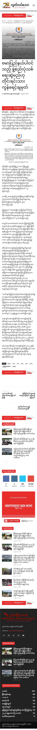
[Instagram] (9, 636)
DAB (14, 363)
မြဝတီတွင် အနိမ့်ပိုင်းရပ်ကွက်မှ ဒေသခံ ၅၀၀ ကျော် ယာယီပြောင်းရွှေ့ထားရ (23, 582)
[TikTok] (13, 636)
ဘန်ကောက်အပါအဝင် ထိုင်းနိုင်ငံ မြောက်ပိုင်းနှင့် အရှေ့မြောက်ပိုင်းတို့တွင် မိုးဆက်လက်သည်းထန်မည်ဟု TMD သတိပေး (24, 453)
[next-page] (6, 462)
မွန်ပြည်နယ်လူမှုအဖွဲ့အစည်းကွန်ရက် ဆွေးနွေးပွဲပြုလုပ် (27, 395)
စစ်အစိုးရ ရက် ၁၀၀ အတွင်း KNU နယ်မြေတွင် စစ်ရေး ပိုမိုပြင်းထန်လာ (23, 571)
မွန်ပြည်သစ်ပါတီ (6, 366)
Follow (14, 476)
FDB (18, 363)
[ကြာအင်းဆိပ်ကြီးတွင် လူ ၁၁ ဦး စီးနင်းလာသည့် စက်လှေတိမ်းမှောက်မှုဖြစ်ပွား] (7, 441)
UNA (26, 363)
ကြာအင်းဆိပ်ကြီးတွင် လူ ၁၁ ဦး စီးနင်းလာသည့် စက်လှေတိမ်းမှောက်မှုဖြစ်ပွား (24, 441)
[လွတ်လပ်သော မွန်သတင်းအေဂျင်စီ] (10, 408)
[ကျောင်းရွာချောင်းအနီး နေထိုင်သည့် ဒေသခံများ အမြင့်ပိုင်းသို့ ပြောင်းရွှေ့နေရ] (7, 593)
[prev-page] (3, 462)
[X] (8, 382)
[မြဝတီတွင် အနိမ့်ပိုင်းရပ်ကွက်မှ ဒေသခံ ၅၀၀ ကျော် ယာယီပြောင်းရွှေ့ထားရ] (7, 582)
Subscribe (31, 476)
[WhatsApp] (18, 382)
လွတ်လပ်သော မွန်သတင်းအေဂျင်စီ (11, 93)
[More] (24, 101)
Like (6, 476)
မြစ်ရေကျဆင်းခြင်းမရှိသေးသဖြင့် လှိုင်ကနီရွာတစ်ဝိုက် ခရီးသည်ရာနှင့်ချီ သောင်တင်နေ (24, 431)
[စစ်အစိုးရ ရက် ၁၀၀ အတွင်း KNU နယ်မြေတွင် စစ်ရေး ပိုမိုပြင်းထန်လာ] (7, 571)
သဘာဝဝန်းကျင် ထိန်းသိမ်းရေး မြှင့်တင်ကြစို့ (9, 395)
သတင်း (9, 21)
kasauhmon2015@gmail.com (17, 630)
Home (4, 21)
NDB (22, 363)
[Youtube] (23, 636)
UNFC (31, 363)
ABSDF (9, 363)
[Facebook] (4, 382)
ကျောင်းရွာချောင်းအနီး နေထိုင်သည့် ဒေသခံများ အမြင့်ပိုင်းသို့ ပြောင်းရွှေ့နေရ (23, 593)
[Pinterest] (13, 382)
